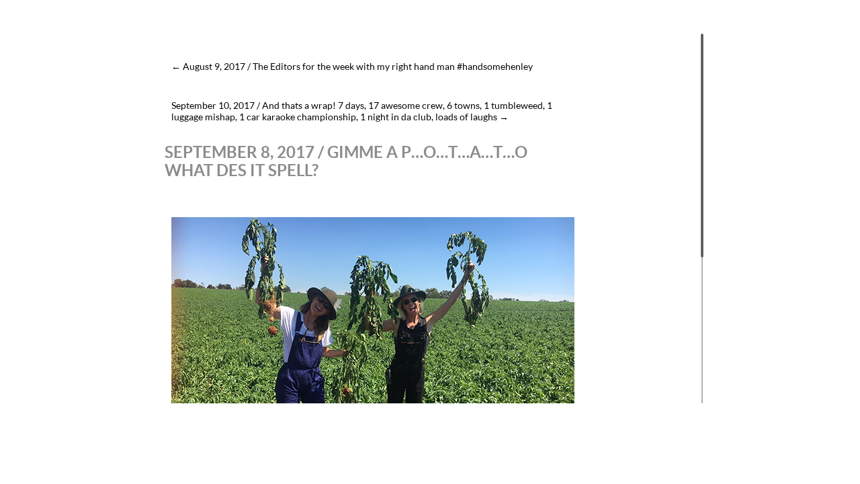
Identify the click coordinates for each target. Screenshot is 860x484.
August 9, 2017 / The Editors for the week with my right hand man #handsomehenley (352, 66)
